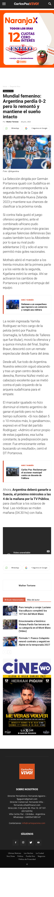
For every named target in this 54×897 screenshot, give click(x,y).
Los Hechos (28, 853)
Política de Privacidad (27, 859)
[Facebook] (15, 842)
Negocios (41, 856)
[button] (50, 4)
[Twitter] (31, 842)
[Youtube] (38, 842)
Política (20, 856)
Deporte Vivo (15, 86)
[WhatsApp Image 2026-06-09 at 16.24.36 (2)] (27, 734)
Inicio (5, 86)
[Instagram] (23, 842)
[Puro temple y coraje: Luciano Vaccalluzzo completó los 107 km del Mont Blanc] (10, 611)
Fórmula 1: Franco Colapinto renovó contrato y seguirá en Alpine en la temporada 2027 (34, 641)
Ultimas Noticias (14, 853)
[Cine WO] (27, 673)
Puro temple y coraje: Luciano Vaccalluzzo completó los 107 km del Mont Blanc (35, 610)
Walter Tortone (12, 122)
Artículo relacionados (14, 600)
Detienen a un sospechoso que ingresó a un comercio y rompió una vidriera (34, 307)
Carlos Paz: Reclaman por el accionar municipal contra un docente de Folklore (34, 474)
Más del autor (33, 600)
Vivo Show (11, 856)
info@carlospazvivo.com (33, 823)
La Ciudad (40, 853)
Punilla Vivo (30, 856)
